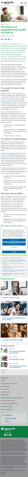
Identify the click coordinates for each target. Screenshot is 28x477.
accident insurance (9, 203)
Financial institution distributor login (10, 403)
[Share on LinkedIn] (8, 39)
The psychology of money (16, 359)
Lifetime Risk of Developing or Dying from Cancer (12, 270)
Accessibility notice (6, 392)
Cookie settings (14, 247)
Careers (3, 380)
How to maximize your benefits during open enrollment (13, 318)
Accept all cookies (14, 240)
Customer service (10, 418)
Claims (7, 421)
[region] (14, 238)
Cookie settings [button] (5, 394)
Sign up (14, 252)
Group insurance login (6, 409)
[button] (21, 3)
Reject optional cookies (14, 243)
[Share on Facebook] (6, 39)
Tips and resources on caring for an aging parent (17, 366)
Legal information (5, 386)
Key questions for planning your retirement (17, 352)
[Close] (25, 228)
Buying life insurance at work (11, 297)
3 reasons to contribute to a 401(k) (12, 339)
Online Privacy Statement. (18, 236)
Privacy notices (5, 389)
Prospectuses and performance (9, 383)
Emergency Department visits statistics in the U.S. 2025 (13, 273)
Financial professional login (8, 400)
